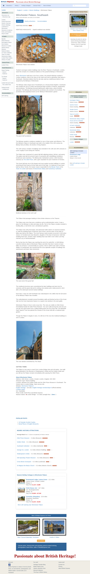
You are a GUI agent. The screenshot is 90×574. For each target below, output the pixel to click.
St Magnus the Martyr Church (25, 465)
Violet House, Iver (31, 488)
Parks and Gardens (6, 32)
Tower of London (21, 168)
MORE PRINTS (41, 540)
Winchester (23, 75)
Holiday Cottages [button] (25, 5)
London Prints (5, 65)
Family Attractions (6, 21)
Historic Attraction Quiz (39, 568)
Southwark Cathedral (23, 446)
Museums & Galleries (7, 30)
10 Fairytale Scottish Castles (27, 422)
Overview (19, 21)
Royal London (5, 33)
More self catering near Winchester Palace (30, 505)
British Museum (5, 40)
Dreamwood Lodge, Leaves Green (36, 479)
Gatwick (4, 72)
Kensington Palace (75, 100)
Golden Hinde (21, 442)
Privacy (60, 566)
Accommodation (42, 21)
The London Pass (6, 84)
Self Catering (5, 95)
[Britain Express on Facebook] (9, 564)
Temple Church (74, 109)
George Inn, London (23, 450)
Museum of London (6, 45)
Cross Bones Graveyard (24, 461)
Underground (5, 89)
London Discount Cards (7, 83)
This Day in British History (40, 572)
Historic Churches (6, 23)
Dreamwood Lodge (75, 154)
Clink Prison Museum (23, 438)
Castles (3, 19)
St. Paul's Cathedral (6, 52)
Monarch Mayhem (38, 570)
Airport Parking (5, 70)
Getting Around (5, 87)
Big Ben (4, 39)
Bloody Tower (55, 167)
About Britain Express (64, 568)
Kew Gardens (5, 44)
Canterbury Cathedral (54, 168)
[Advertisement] (41, 407)
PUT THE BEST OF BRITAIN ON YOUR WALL (79, 35)
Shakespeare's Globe (23, 453)
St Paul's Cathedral (75, 125)
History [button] (17, 5)
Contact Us (61, 564)
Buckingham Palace (6, 42)
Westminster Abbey (40, 168)
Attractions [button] (9, 5)
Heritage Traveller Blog (39, 564)
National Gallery (6, 51)
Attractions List (5, 15)
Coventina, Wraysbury (33, 496)
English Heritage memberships (41, 387)
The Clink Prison (28, 159)
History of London (6, 59)
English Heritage (21, 387)
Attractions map (6, 17)
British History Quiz (38, 566)
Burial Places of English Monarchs (29, 424)
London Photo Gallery (7, 58)
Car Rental (4, 76)
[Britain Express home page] (7, 2)
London (4, 10)
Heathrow (4, 73)
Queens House (74, 105)
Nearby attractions (30, 21)
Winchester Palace (27, 386)
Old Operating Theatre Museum (26, 457)
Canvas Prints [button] (37, 5)
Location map (20, 389)
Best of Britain (47, 5)
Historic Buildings (6, 25)
